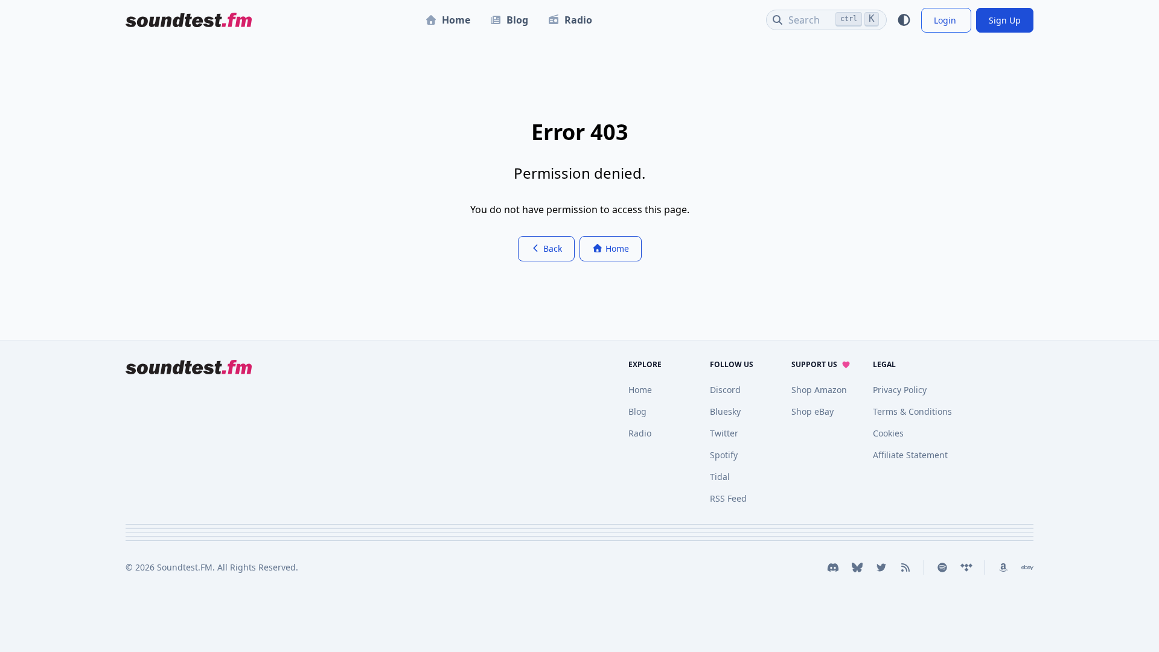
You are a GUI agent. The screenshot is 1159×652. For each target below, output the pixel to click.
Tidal (720, 476)
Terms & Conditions (912, 411)
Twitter (724, 433)
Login (946, 20)
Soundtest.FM (184, 567)
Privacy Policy (900, 389)
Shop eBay (812, 411)
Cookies (888, 433)
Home (456, 20)
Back (551, 248)
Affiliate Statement (910, 455)
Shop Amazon (819, 389)
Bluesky (725, 411)
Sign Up (1005, 20)
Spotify (724, 455)
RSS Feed (728, 498)
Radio (578, 20)
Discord (725, 389)
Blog (517, 20)
